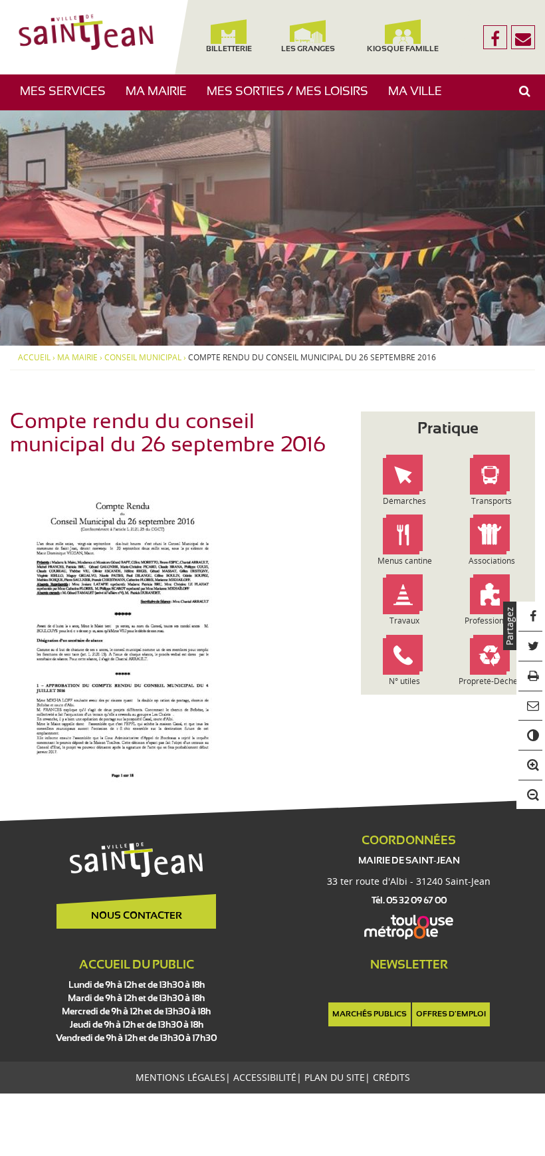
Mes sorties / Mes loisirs (292, 98)
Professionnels (492, 620)
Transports (491, 501)
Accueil (34, 358)
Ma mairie (161, 98)
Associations (492, 560)
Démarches (404, 501)
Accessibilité (264, 1077)
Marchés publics (369, 1014)
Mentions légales (180, 1077)
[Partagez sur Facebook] (530, 616)
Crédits (391, 1077)
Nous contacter (136, 916)
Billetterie (229, 49)
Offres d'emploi (451, 1014)
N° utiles (404, 681)
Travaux (404, 620)
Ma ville (420, 98)
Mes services (68, 98)
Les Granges (308, 49)
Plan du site (334, 1077)
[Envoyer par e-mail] (530, 706)
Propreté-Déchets (491, 681)
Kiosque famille (403, 49)
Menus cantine (405, 560)
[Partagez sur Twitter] (530, 646)
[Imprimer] (530, 676)
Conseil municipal (142, 358)
